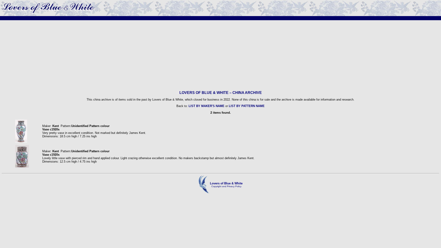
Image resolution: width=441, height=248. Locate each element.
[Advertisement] (220, 55)
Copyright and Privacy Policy (226, 186)
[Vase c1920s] (21, 141)
